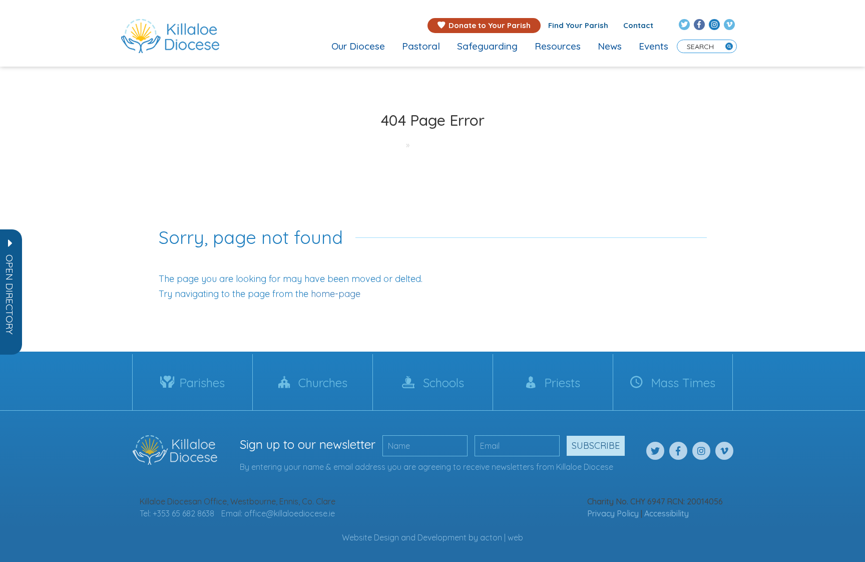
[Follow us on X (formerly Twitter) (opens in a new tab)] (684, 24)
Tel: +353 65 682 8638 (177, 513)
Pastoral (421, 46)
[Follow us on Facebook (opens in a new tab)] (699, 24)
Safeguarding (487, 46)
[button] (10, 294)
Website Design (370, 537)
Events (653, 46)
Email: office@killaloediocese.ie (278, 513)
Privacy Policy (613, 513)
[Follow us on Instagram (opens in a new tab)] (714, 24)
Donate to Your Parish (490, 25)
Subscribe (596, 445)
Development (442, 537)
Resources (558, 46)
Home (386, 145)
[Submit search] (729, 46)
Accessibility (666, 513)
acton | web (501, 537)
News (610, 46)
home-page (335, 294)
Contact (638, 25)
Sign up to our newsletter (307, 444)
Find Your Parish (578, 25)
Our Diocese (358, 46)
